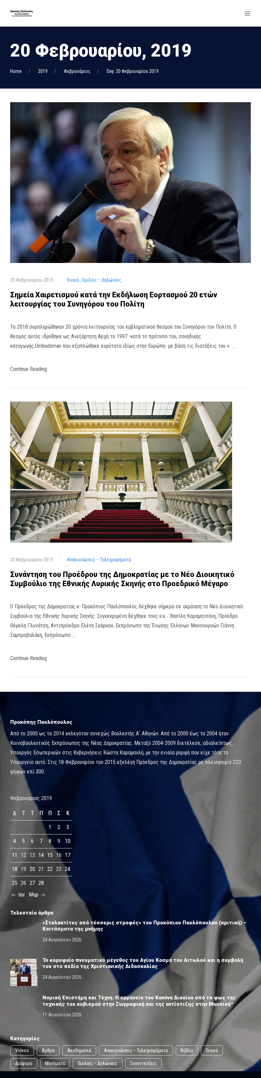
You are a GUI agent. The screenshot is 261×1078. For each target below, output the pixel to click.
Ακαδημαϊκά (79, 1050)
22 (50, 869)
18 (14, 869)
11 (14, 855)
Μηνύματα (55, 1063)
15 (50, 855)
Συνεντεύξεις (143, 1063)
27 (32, 883)
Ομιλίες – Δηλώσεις (101, 280)
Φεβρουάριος (77, 71)
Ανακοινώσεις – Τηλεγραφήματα (99, 559)
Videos (22, 1050)
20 (32, 869)
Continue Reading (28, 369)
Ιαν (21, 894)
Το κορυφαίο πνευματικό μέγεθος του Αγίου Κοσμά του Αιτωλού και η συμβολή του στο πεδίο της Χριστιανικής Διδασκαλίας (142, 963)
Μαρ (34, 894)
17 (67, 855)
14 (41, 855)
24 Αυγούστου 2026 (62, 939)
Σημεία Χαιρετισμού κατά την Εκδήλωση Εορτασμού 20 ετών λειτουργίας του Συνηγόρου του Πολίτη (113, 299)
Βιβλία (187, 1050)
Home (16, 71)
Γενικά (73, 280)
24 (67, 869)
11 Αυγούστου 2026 (62, 1014)
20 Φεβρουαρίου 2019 (31, 280)
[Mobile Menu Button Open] (247, 13)
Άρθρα (48, 1050)
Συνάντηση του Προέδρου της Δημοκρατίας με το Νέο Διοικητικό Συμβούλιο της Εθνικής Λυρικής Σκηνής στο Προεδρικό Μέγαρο (122, 579)
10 (67, 841)
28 (41, 883)
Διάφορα (23, 1063)
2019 (43, 71)
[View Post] (130, 182)
